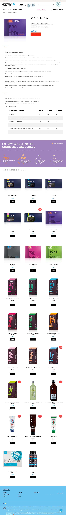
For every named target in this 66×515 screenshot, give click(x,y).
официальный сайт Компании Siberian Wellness (55, 506)
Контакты (4, 496)
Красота (15, 9)
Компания (4, 492)
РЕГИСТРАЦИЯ (58, 4)
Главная (4, 12)
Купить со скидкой (6, 494)
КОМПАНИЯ (58, 6)
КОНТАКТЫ (58, 5)
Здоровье (5, 9)
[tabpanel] (33, 69)
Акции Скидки (36, 492)
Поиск (40, 4)
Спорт (10, 9)
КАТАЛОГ (57, 3)
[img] (7, 4)
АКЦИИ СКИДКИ (58, 2)
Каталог (20, 9)
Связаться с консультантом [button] (57, 9)
